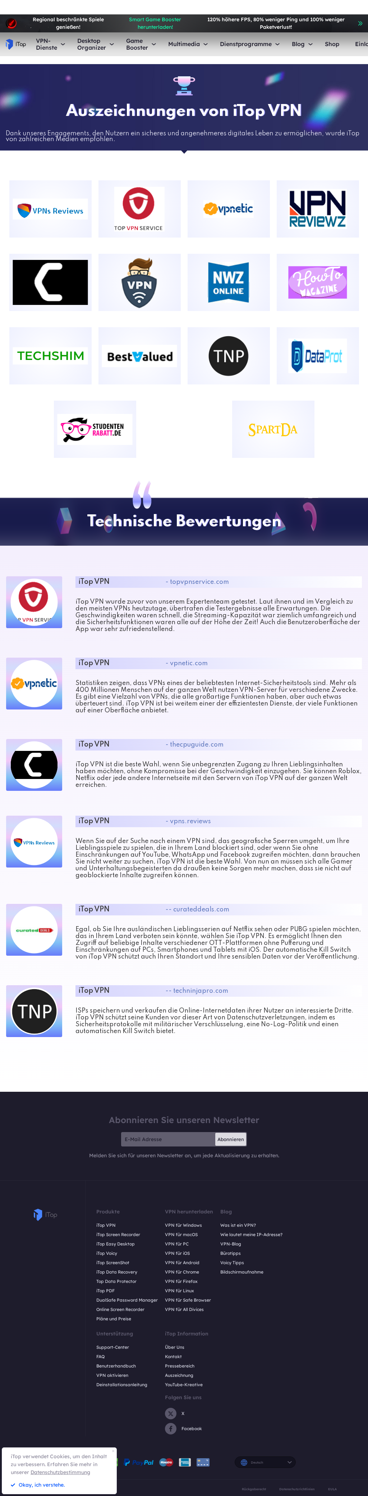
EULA (332, 1489)
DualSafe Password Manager (127, 1300)
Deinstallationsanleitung (121, 1384)
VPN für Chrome (182, 1272)
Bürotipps (230, 1253)
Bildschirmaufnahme (241, 1272)
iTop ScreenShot (112, 1262)
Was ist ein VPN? (238, 1225)
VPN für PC (177, 1244)
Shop (332, 44)
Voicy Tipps (232, 1262)
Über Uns (174, 1347)
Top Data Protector (116, 1281)
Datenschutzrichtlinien (296, 1489)
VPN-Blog (230, 1244)
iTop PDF (105, 1290)
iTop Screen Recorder (118, 1234)
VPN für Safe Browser (188, 1300)
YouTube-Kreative (184, 1384)
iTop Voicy (106, 1253)
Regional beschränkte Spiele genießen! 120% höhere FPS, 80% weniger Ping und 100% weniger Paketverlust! (188, 23)
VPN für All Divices (184, 1309)
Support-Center (112, 1347)
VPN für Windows (183, 1225)
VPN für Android (182, 1262)
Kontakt (173, 1356)
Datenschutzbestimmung (60, 1472)
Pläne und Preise (113, 1318)
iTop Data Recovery (116, 1272)
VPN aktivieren (112, 1375)
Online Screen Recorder (120, 1309)
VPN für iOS (177, 1253)
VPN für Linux (179, 1290)
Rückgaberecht (254, 1489)
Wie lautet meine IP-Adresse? (251, 1234)
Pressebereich (179, 1366)
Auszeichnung (179, 1375)
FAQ (100, 1356)
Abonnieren (230, 1139)
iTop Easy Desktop (115, 1244)
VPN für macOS (181, 1234)
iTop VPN (106, 1225)
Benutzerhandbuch (116, 1366)
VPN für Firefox (181, 1281)
